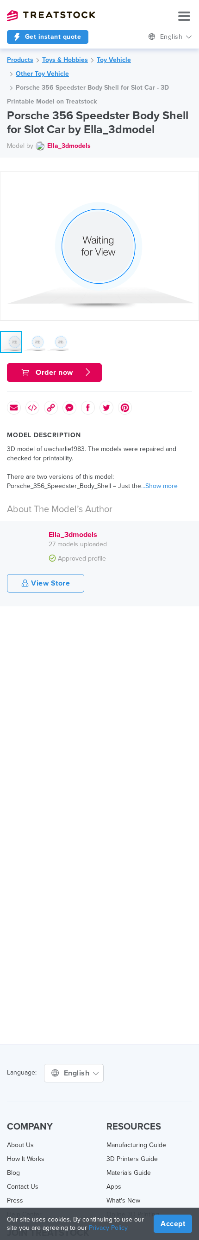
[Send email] (14, 408)
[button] (190, 180)
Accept (173, 1223)
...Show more (159, 486)
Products (20, 60)
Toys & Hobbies (65, 60)
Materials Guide (128, 1173)
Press (15, 1200)
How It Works (25, 1159)
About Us (20, 1145)
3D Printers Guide (132, 1159)
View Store (49, 583)
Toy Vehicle (114, 60)
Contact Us (22, 1187)
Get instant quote (52, 37)
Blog (13, 1173)
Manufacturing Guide (136, 1145)
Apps (113, 1187)
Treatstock (51, 15)
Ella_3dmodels (69, 146)
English (172, 37)
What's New (123, 1200)
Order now (54, 372)
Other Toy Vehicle (42, 74)
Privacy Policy (108, 1228)
